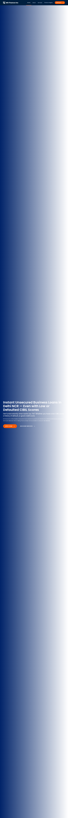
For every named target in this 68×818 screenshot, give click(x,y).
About (34, 2)
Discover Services (26, 426)
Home (28, 2)
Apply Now (8, 426)
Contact (58, 2)
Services (40, 2)
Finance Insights (48, 2)
